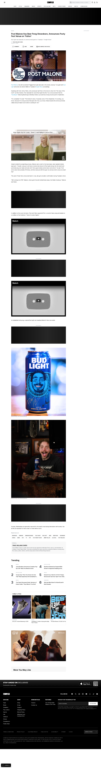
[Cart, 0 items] (97, 2)
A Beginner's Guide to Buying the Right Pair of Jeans (40, 622)
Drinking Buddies (29, 535)
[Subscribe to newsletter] (93, 703)
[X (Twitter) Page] (75, 694)
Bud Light (44, 535)
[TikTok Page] (93, 694)
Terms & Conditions (8, 731)
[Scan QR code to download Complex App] (95, 684)
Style (33, 619)
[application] (38, 145)
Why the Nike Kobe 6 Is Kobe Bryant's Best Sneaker (54, 583)
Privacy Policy (80, 708)
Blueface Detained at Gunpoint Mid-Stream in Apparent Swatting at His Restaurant (53, 567)
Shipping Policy (21, 709)
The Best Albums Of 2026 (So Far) (58, 621)
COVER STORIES (62, 6)
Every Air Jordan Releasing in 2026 (20, 621)
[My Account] (94, 2)
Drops (18, 705)
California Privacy (33, 731)
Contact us (34, 705)
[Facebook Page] (72, 694)
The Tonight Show (37, 537)
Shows (5, 719)
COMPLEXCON (83, 6)
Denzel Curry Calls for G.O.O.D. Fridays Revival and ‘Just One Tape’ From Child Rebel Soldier (54, 575)
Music (12, 30)
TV (26, 537)
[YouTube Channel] (86, 694)
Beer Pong (55, 535)
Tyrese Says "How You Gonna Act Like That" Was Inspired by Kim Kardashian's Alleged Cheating (26, 575)
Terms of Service (90, 708)
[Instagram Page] (82, 694)
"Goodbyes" (14, 94)
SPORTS (39, 6)
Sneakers (46, 580)
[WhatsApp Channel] (79, 694)
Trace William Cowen (19, 545)
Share (31, 46)
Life (4, 714)
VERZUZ (70, 6)
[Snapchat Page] (90, 694)
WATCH (76, 6)
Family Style (6, 723)
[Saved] (92, 2)
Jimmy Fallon (47, 537)
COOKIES (71, 731)
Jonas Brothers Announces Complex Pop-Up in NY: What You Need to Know (27, 567)
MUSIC (33, 6)
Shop (18, 702)
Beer (50, 535)
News (18, 537)
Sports (5, 712)
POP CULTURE (47, 6)
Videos (13, 537)
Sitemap (63, 731)
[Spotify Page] (97, 694)
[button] (91, 732)
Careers (33, 702)
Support (19, 707)
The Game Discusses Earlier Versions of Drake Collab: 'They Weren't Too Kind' (26, 583)
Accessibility (54, 731)
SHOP (15, 6)
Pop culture (6, 709)
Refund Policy (21, 712)
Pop (23, 537)
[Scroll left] (12, 607)
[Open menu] (4, 2)
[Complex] (50, 2)
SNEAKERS (26, 6)
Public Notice (44, 731)
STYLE (20, 6)
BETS (54, 6)
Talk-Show (37, 535)
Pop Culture (19, 572)
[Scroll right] (65, 607)
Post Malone (14, 85)
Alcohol (54, 537)
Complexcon (6, 721)
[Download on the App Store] (85, 684)
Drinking (21, 535)
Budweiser (62, 535)
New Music (14, 535)
